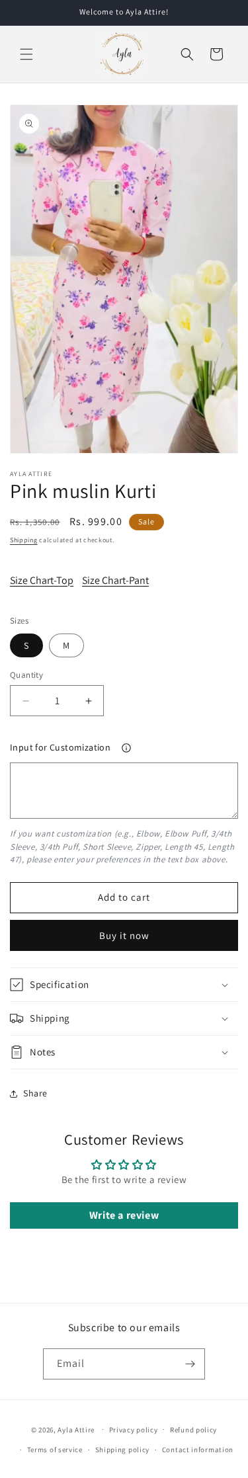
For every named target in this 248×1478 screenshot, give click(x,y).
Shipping (24, 540)
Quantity (26, 674)
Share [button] (35, 1093)
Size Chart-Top (41, 580)
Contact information (197, 1449)
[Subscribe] (189, 1363)
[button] (26, 54)
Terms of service (55, 1449)
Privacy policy (133, 1429)
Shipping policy (122, 1449)
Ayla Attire (76, 1429)
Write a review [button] (124, 1215)
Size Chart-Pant (115, 580)
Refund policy (193, 1429)
